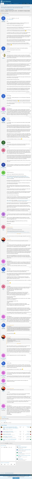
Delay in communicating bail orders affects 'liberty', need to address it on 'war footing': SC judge (10, 428)
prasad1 (4, 429)
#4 (30, 94)
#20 (30, 353)
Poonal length (20, 452)
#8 (30, 148)
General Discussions (20, 448)
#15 (30, 267)
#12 (30, 225)
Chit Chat (19, 457)
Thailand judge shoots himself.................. (10, 431)
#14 (30, 259)
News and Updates (10, 429)
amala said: (8, 239)
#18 (30, 323)
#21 (30, 361)
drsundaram (4, 432)
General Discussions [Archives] (12, 437)
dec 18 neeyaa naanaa (10, 19)
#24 (30, 386)
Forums (2, 3)
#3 (30, 53)
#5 (30, 107)
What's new (6, 3)
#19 (30, 335)
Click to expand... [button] (19, 233)
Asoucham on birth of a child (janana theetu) (24, 449)
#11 (30, 212)
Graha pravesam (20, 458)
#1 (30, 16)
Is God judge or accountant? (7, 436)
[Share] (29, 16)
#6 (30, 117)
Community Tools (15, 3)
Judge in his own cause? (7, 434)
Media (11, 3)
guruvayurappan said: (10, 325)
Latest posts (19, 445)
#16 (30, 284)
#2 (30, 46)
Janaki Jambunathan (27, 434)
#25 (30, 404)
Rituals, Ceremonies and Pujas (21, 451)
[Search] (31, 3)
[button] (8, 3)
